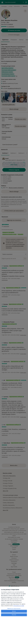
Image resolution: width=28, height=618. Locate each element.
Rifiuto (14, 611)
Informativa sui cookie (18, 605)
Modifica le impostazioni (14, 608)
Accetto (14, 614)
